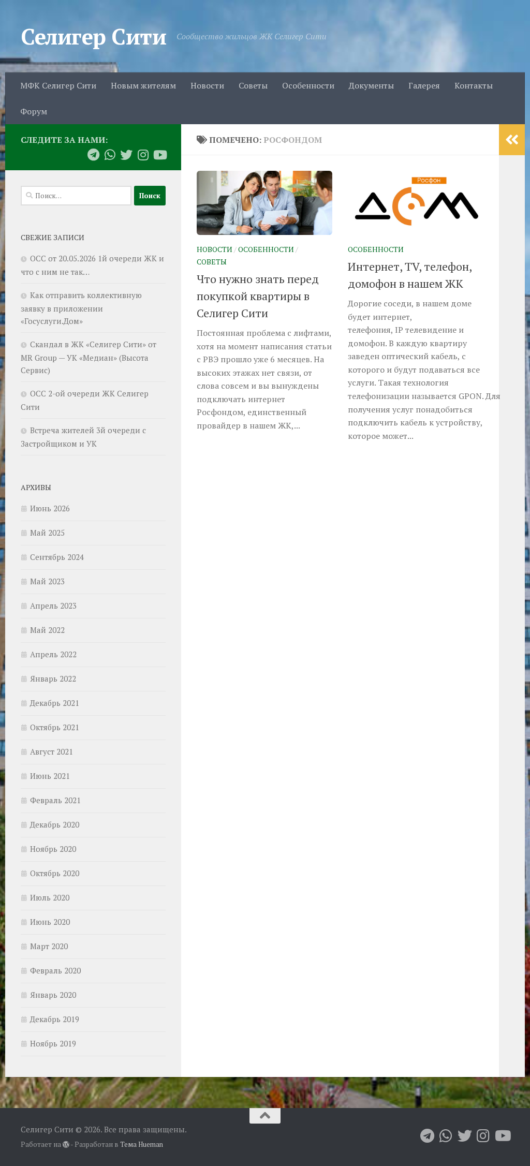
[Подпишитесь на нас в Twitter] (126, 155)
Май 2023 (47, 581)
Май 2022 (47, 630)
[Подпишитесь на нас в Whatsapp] (110, 155)
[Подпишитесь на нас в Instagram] (143, 155)
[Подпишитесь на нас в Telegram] (93, 155)
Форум (33, 111)
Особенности (308, 85)
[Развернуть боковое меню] (512, 139)
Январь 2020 (53, 995)
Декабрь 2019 (54, 1019)
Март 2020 (49, 946)
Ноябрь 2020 (53, 849)
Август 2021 (51, 751)
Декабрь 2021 (54, 703)
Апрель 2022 (53, 654)
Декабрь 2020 (54, 824)
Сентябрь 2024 (57, 557)
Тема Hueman (141, 1144)
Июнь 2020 (50, 922)
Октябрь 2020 (54, 873)
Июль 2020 (49, 897)
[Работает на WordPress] (66, 1144)
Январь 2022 (53, 678)
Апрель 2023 (53, 605)
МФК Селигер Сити (58, 85)
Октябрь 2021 (54, 727)
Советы (253, 85)
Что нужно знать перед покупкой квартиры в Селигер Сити (258, 295)
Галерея (424, 85)
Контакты (473, 85)
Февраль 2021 (55, 800)
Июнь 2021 (50, 776)
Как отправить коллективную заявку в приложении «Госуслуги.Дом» (81, 308)
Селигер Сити (93, 36)
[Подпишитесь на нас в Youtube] (159, 155)
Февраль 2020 (55, 970)
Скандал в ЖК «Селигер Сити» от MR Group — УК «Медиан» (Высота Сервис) (88, 357)
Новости (207, 85)
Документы (371, 85)
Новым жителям (143, 85)
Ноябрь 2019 (53, 1043)
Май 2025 (47, 532)
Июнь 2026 (50, 508)
